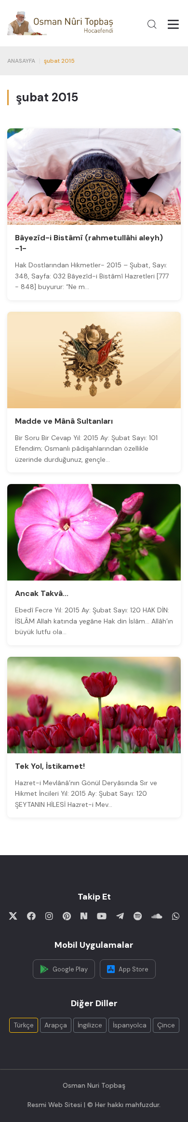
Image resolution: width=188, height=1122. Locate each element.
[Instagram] (49, 916)
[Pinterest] (67, 916)
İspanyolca (130, 1025)
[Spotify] (138, 916)
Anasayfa (21, 61)
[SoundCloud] (156, 916)
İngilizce (90, 1025)
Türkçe (23, 1025)
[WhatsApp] (176, 916)
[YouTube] (102, 916)
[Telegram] (120, 916)
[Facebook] (31, 916)
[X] (13, 916)
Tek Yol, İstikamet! (50, 766)
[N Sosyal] (84, 916)
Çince (166, 1025)
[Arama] (152, 24)
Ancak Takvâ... (41, 593)
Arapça (55, 1025)
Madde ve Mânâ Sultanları (64, 421)
